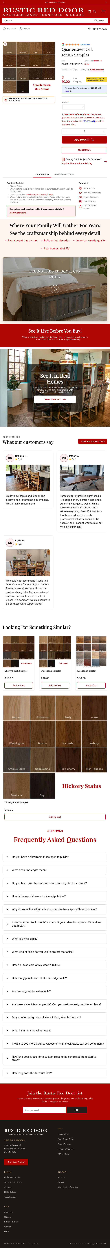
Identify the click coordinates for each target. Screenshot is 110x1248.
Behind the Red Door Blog (68, 1187)
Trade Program (10, 1197)
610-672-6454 (100, 29)
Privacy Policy (33, 1244)
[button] (103, 11)
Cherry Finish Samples (15, 671)
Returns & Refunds (11, 1222)
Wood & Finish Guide (12, 1182)
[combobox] (55, 20)
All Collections (63, 1154)
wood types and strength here (39, 194)
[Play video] (55, 289)
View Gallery (52, 399)
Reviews (61, 1182)
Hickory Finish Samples (16, 802)
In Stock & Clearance (66, 1149)
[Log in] (94, 10)
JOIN (77, 1110)
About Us (61, 1177)
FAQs (6, 1231)
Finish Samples (97, 69)
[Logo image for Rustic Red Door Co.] (25, 1131)
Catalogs (7, 1187)
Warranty (7, 1226)
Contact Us (8, 1212)
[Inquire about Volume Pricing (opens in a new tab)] (105, 161)
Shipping (7, 1217)
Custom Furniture (64, 1144)
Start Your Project (16, 1162)
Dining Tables (63, 1134)
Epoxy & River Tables (66, 1139)
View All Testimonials (92, 441)
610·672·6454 (10, 1152)
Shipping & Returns (64, 174)
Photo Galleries (10, 1192)
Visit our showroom (14, 1140)
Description (42, 174)
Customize (84, 150)
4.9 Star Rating (85, 44)
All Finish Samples (86, 671)
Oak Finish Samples (51, 671)
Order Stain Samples (12, 1177)
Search (101, 21)
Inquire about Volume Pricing (77, 163)
